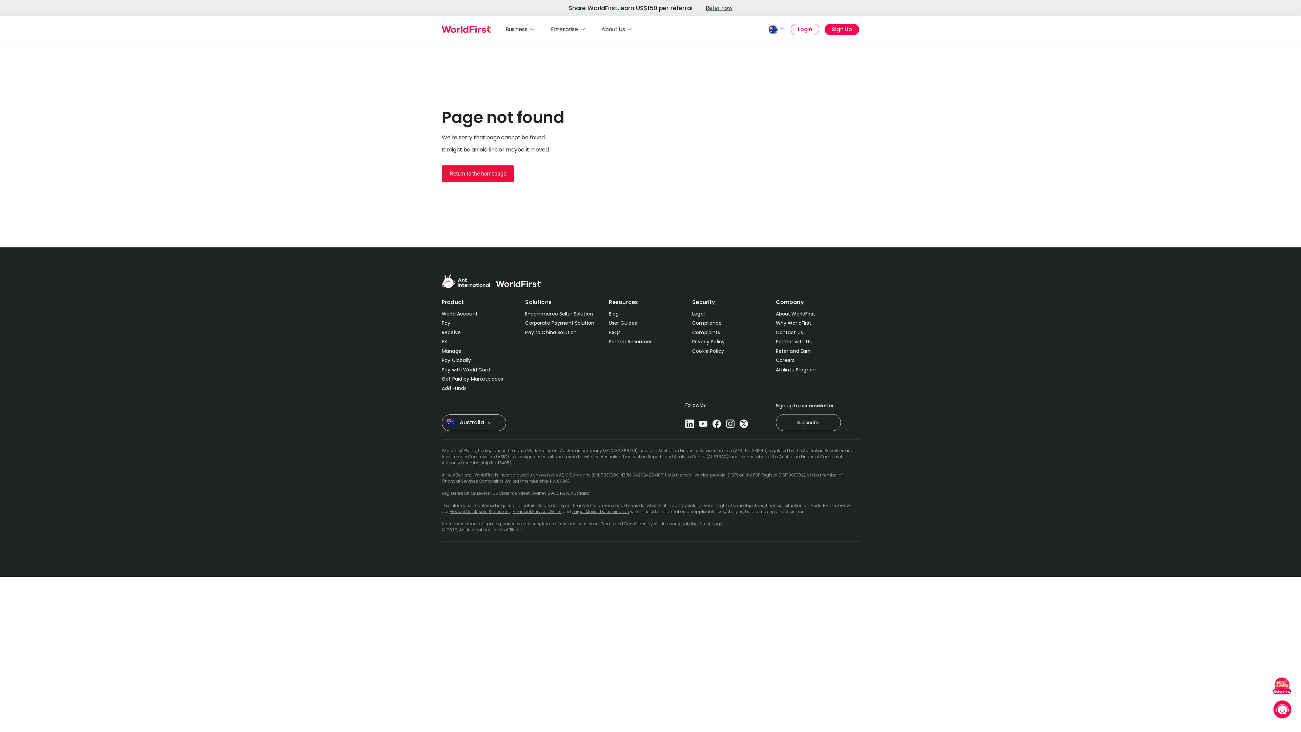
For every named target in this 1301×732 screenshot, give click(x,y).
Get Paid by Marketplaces (472, 378)
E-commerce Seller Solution (559, 313)
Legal (698, 313)
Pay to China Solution (551, 332)
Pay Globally (456, 360)
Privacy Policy (708, 341)
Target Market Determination (600, 511)
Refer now (719, 8)
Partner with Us (794, 341)
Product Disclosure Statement (480, 511)
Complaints (706, 332)
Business (516, 29)
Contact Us (789, 332)
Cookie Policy (708, 351)
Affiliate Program (796, 369)
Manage (451, 351)
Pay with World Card (466, 369)
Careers (785, 360)
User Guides (623, 323)
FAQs (615, 332)
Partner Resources (631, 341)
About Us (613, 29)
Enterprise (564, 29)
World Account (460, 313)
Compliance (707, 323)
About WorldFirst (795, 313)
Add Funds (454, 388)
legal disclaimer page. (700, 524)
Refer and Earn (793, 351)
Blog (614, 313)
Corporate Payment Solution (559, 323)
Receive (451, 332)
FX (444, 341)
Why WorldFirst (793, 323)
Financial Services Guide (537, 511)
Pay (446, 323)
